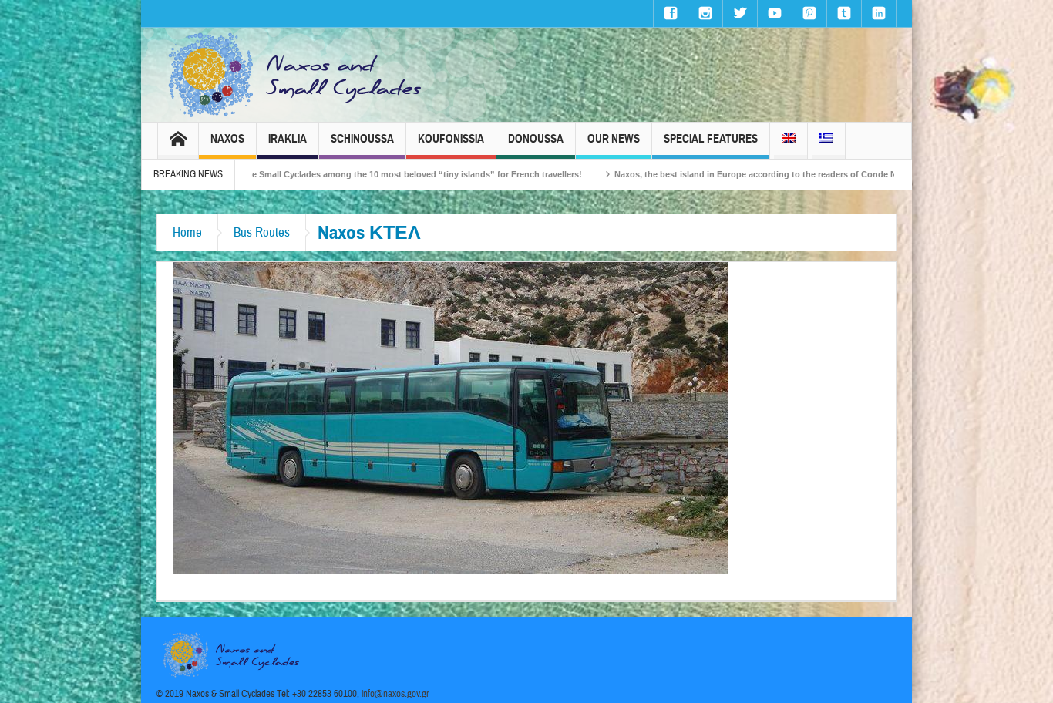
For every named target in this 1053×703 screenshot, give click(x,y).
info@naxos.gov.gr (395, 694)
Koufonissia (451, 139)
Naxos (227, 139)
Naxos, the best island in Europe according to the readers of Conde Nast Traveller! (734, 174)
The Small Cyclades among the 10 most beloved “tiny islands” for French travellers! (364, 174)
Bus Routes (262, 232)
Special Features (711, 139)
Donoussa (536, 139)
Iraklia (287, 139)
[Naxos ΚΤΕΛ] (450, 417)
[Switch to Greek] (826, 141)
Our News (613, 139)
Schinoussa (362, 139)
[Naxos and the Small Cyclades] (296, 75)
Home (187, 232)
